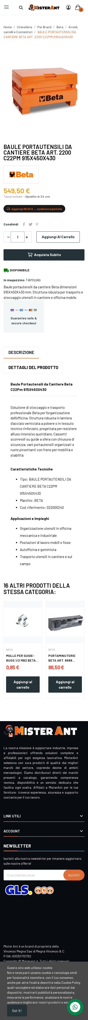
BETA (9, 649)
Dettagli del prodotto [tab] (33, 367)
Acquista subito (47, 255)
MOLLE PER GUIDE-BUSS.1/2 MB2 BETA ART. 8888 (21, 658)
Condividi (24, 224)
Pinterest (37, 224)
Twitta (30, 224)
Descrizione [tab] (21, 352)
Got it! (17, 1010)
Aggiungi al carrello (58, 237)
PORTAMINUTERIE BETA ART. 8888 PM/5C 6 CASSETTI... (64, 658)
